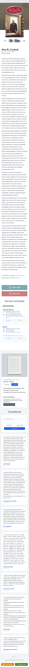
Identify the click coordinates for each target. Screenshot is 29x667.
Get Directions (8, 320)
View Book (7, 384)
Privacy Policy (10, 660)
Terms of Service (18, 660)
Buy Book (15, 384)
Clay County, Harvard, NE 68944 (13, 332)
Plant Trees (20, 320)
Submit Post (14, 428)
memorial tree (18, 275)
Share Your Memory (9, 404)
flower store (18, 278)
